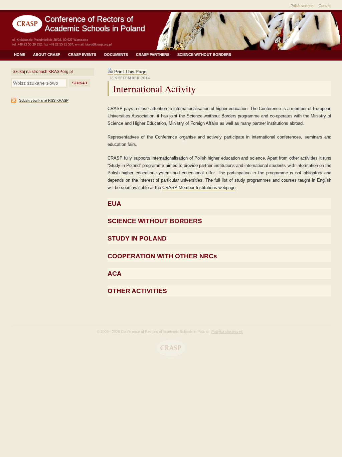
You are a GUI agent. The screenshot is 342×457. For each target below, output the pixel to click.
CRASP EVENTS (82, 55)
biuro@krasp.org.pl (99, 44)
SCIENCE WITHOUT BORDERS (204, 55)
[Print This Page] (110, 72)
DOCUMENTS (116, 55)
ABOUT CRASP (46, 55)
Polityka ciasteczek (227, 332)
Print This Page (130, 71)
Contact (325, 6)
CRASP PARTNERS (152, 55)
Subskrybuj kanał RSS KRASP (43, 100)
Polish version (302, 6)
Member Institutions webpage (198, 187)
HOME (19, 55)
